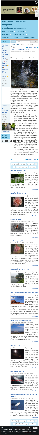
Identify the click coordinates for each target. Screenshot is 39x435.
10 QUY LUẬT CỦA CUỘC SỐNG (20, 269)
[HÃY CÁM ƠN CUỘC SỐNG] (17, 354)
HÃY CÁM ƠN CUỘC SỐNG (18, 345)
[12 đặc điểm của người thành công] (17, 329)
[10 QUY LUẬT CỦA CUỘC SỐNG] (17, 278)
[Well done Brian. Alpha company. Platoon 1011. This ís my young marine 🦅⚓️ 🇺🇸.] (8, 95)
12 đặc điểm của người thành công (21, 320)
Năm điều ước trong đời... (18, 170)
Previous (29, 47)
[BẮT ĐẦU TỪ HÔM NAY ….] (17, 202)
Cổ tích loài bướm (16, 219)
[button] (9, 31)
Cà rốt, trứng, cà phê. (17, 241)
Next (35, 47)
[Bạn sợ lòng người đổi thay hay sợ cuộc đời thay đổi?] (17, 405)
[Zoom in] (11, 47)
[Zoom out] (14, 47)
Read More (6, 105)
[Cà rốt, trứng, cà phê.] (17, 249)
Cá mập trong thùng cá (17, 371)
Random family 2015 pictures (5, 110)
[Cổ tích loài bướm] (17, 227)
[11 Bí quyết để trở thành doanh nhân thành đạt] (17, 300)
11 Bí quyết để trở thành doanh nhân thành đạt (24, 292)
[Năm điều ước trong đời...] (17, 178)
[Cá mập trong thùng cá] (17, 379)
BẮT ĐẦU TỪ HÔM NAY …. (18, 193)
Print (11, 159)
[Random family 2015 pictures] (8, 126)
